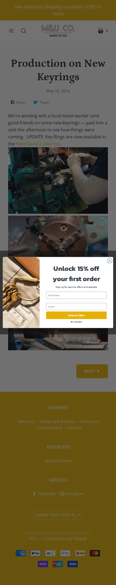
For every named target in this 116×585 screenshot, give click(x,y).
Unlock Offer (76, 315)
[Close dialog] (109, 260)
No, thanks (76, 322)
